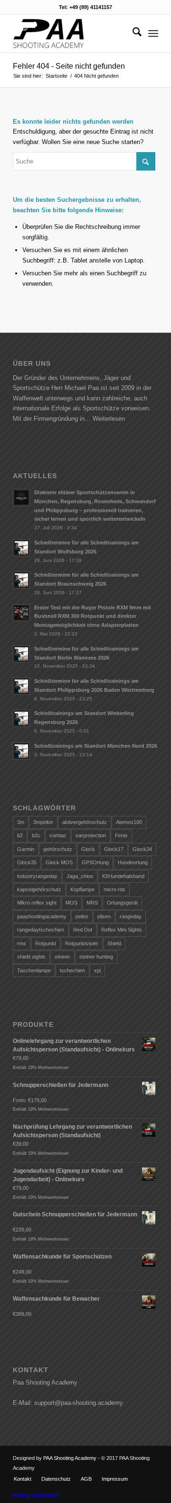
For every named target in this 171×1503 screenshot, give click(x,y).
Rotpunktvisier (81, 943)
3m (20, 822)
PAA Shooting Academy (69, 1458)
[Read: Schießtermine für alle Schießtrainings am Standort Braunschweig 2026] (21, 580)
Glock (88, 849)
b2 (20, 835)
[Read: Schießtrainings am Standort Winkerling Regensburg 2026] (21, 718)
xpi (97, 970)
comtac (57, 835)
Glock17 (114, 849)
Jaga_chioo (79, 876)
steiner (62, 957)
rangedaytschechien (40, 930)
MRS (92, 902)
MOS (71, 902)
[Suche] (132, 34)
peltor (82, 916)
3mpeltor (43, 822)
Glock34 (142, 849)
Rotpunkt (45, 943)
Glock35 (27, 862)
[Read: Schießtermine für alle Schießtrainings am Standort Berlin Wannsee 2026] (21, 653)
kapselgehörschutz (39, 889)
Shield (114, 943)
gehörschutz (57, 849)
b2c (36, 835)
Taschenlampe (34, 970)
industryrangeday (37, 876)
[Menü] (153, 33)
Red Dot (82, 930)
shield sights (31, 957)
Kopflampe (82, 889)
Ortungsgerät (122, 902)
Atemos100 (129, 822)
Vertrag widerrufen (35, 1495)
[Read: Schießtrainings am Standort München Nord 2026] (21, 751)
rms (21, 943)
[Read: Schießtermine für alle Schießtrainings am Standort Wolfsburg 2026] (21, 547)
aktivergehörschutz (84, 822)
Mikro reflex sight (37, 902)
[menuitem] (132, 34)
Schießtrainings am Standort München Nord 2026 (95, 746)
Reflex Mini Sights (121, 930)
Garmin (25, 849)
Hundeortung (133, 862)
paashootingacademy (41, 916)
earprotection (91, 835)
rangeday (131, 916)
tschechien (72, 970)
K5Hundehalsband (123, 876)
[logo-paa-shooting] (71, 34)
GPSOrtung (95, 862)
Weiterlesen (109, 418)
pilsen (104, 916)
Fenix (121, 835)
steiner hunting (96, 957)
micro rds (114, 889)
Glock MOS (59, 862)
